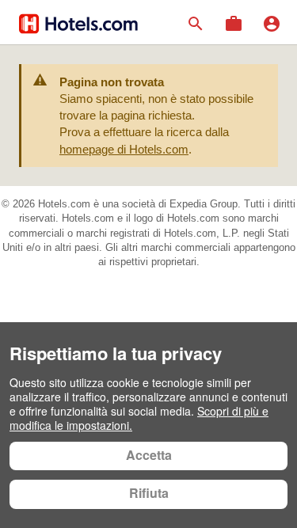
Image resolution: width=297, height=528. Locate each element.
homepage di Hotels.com (123, 149)
